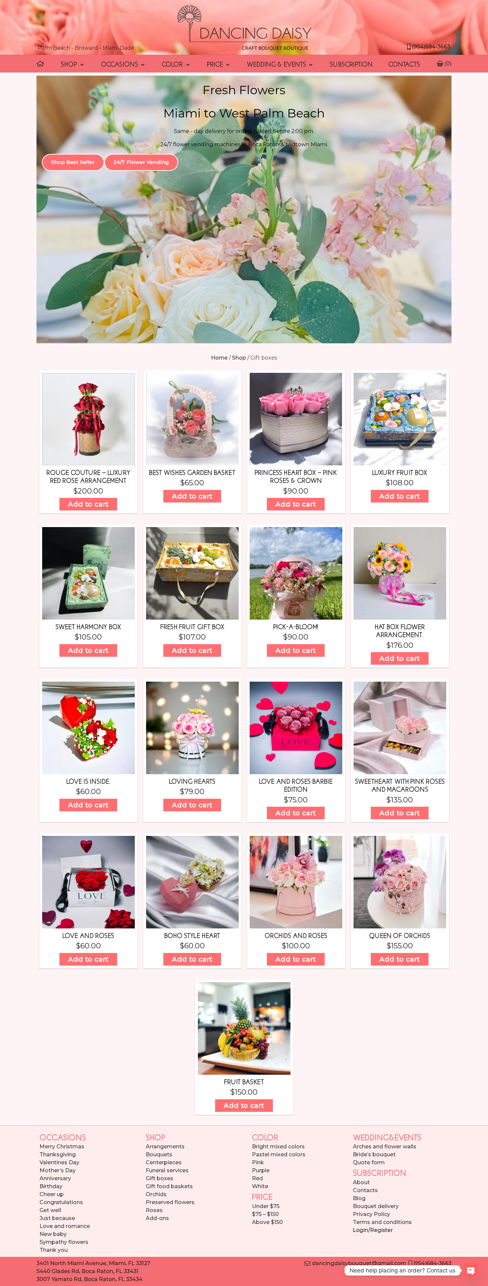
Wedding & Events (277, 63)
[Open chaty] (471, 1270)
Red (257, 1178)
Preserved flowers (170, 1202)
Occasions (120, 63)
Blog (359, 1198)
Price (216, 63)
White (260, 1186)
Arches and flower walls (384, 1146)
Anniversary (55, 1178)
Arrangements (165, 1146)
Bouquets (159, 1154)
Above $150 (267, 1222)
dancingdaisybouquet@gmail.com (358, 1263)
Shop (70, 63)
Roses (154, 1210)
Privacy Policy (371, 1214)
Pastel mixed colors (278, 1154)
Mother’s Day (58, 1170)
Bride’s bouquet (374, 1154)
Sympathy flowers (64, 1242)
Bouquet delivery (376, 1206)
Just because (57, 1218)
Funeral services (167, 1170)
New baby (53, 1234)
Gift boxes (159, 1178)
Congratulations (61, 1202)
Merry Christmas (62, 1146)
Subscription (351, 63)
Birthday (51, 1186)
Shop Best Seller (73, 162)
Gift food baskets (169, 1186)
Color (173, 63)
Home (219, 358)
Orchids (156, 1194)
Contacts (404, 63)
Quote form (369, 1162)
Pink (258, 1162)
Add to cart (88, 504)
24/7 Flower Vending (141, 162)
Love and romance (65, 1226)
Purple (261, 1170)
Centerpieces (164, 1162)
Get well (50, 1210)
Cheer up (52, 1194)
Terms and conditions (382, 1222)
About (361, 1182)
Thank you (54, 1250)
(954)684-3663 (431, 46)
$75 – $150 (265, 1214)
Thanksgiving (58, 1154)
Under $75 (266, 1206)
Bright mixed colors (278, 1146)
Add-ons (157, 1218)
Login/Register (373, 1230)
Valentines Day (59, 1162)
